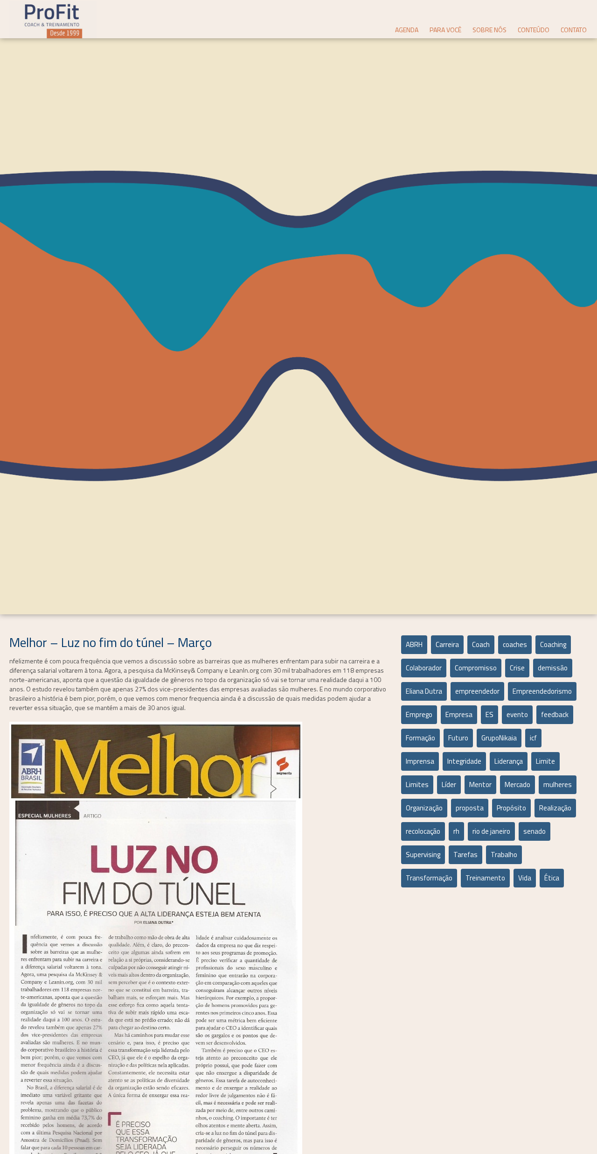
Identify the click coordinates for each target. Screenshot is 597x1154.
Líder (449, 784)
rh (456, 831)
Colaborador (424, 667)
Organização (424, 807)
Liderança (508, 761)
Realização (555, 807)
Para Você (445, 30)
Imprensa (420, 761)
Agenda (406, 30)
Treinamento (485, 878)
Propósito (511, 807)
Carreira (447, 644)
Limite (545, 761)
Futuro (458, 737)
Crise (517, 667)
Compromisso (476, 667)
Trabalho (504, 854)
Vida (524, 878)
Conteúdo (533, 30)
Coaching (553, 644)
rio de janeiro (491, 831)
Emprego (419, 714)
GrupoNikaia (499, 737)
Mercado (517, 784)
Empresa (458, 714)
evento (517, 714)
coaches (515, 644)
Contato (574, 30)
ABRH (414, 644)
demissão (553, 667)
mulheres (557, 784)
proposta (470, 807)
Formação (420, 737)
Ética (551, 878)
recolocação (423, 831)
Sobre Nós (489, 30)
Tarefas (465, 854)
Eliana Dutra (424, 691)
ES (489, 714)
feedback (555, 714)
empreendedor (477, 691)
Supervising (423, 854)
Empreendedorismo (542, 691)
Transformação (429, 878)
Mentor (480, 784)
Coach (481, 644)
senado (534, 831)
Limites (417, 784)
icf (533, 737)
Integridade (464, 761)
